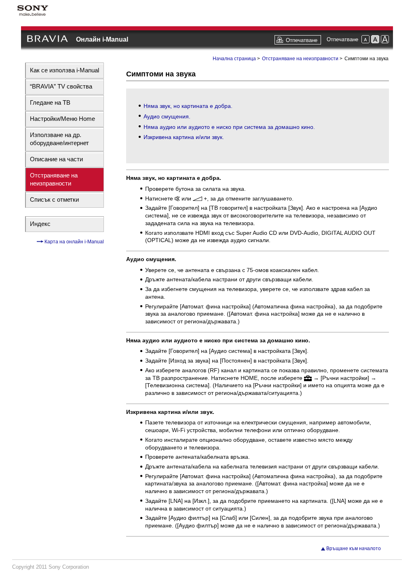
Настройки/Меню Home (62, 118)
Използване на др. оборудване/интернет (59, 138)
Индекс (40, 223)
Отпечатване (301, 40)
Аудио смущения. (167, 116)
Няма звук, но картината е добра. (188, 106)
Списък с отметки (54, 199)
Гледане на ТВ (50, 102)
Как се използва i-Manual (64, 70)
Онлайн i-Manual (102, 39)
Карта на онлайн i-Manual (73, 242)
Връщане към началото (353, 548)
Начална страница (234, 58)
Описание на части (56, 159)
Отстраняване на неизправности (54, 179)
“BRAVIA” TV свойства (61, 86)
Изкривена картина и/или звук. (184, 137)
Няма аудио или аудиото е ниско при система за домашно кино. (229, 127)
